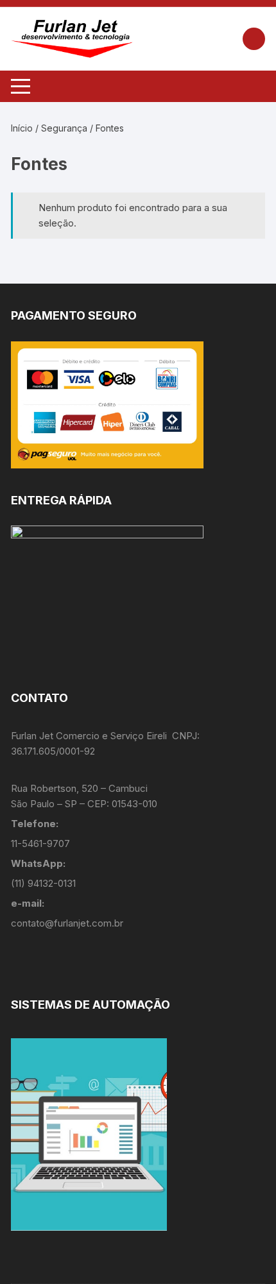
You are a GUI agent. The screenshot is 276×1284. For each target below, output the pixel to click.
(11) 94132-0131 (43, 883)
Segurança (64, 128)
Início (22, 128)
